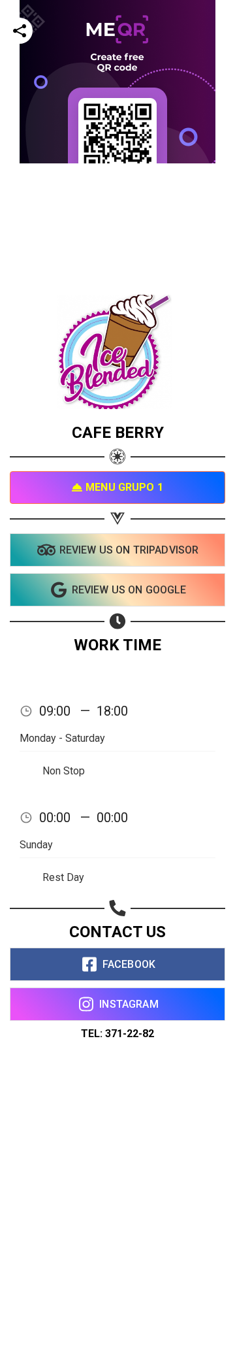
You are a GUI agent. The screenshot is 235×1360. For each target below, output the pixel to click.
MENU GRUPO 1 (124, 487)
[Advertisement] (117, 281)
